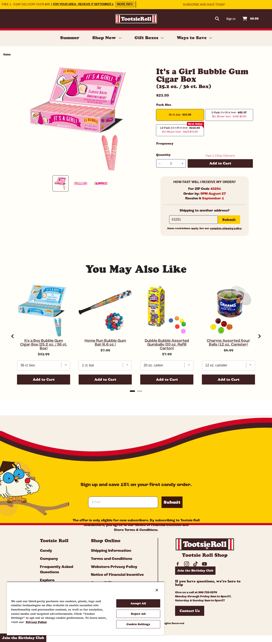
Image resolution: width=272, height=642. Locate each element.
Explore (47, 580)
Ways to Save (192, 37)
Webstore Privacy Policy (114, 567)
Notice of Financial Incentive (158, 525)
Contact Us (190, 611)
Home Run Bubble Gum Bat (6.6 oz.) (105, 343)
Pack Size (163, 105)
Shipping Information (111, 551)
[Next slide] (259, 336)
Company (49, 559)
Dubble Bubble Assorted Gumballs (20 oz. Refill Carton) (167, 344)
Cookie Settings (138, 624)
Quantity (163, 155)
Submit (172, 502)
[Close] (157, 590)
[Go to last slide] (12, 336)
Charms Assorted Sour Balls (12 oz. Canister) (228, 343)
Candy (46, 551)
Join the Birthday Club (195, 570)
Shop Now (104, 37)
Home (7, 54)
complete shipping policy (225, 228)
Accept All (138, 603)
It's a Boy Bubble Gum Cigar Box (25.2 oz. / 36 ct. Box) (43, 344)
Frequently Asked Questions (56, 569)
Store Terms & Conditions (135, 530)
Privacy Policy (36, 622)
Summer (69, 37)
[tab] (132, 391)
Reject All (138, 613)
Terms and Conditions (111, 559)
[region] (85, 608)
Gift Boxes (147, 37)
